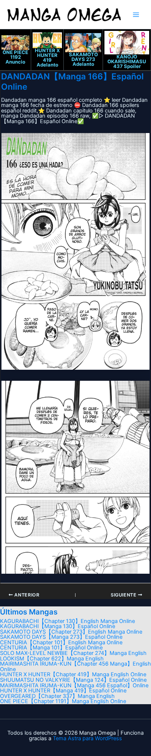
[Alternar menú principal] (136, 14)
